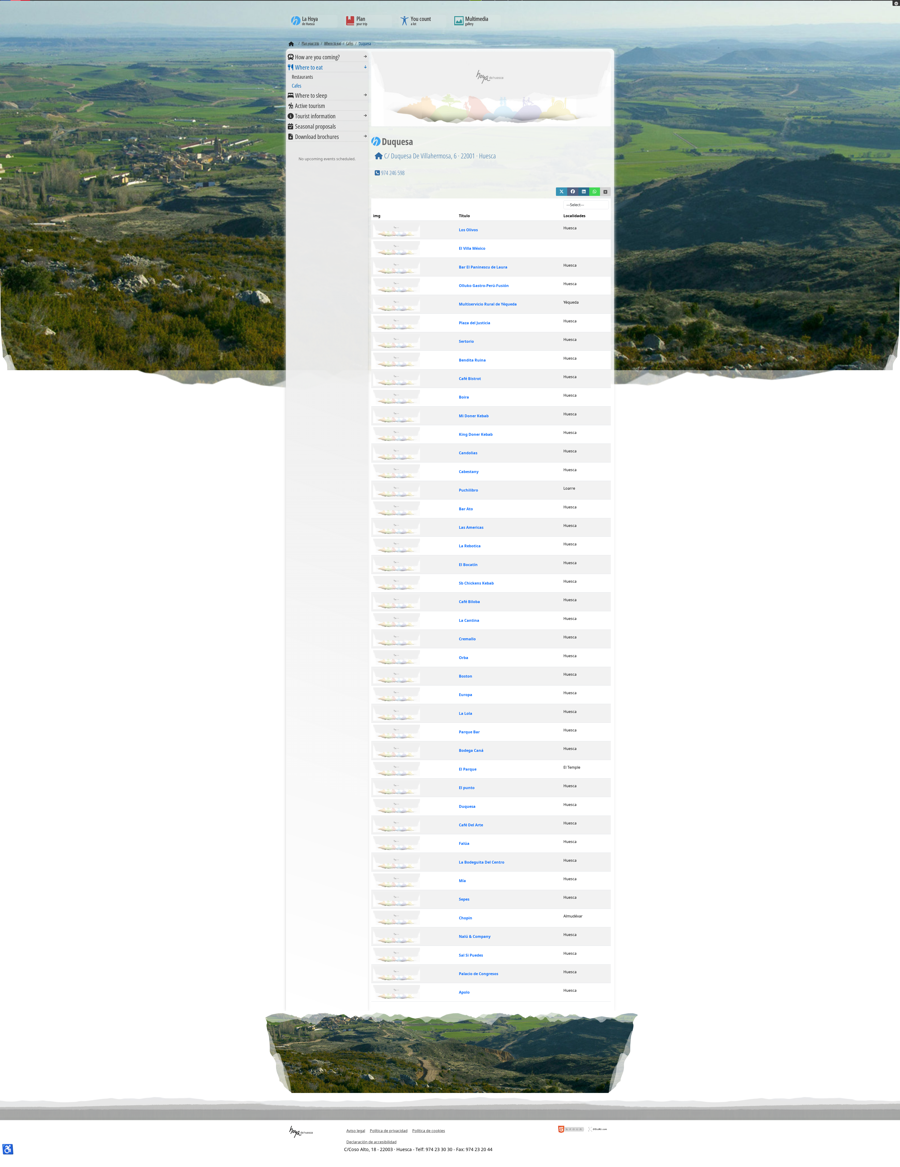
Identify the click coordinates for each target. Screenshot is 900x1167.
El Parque (467, 769)
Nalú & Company (475, 936)
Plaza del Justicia (474, 322)
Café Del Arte (471, 825)
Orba (463, 657)
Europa (465, 694)
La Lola (465, 713)
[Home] (291, 44)
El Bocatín (468, 564)
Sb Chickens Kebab (476, 583)
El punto (467, 787)
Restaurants (302, 76)
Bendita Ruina (472, 360)
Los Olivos (468, 229)
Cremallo (467, 638)
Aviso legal (355, 1130)
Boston (465, 676)
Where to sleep (311, 95)
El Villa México (472, 248)
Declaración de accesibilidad (371, 1142)
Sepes (464, 899)
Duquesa (467, 806)
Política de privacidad (389, 1130)
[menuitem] (327, 57)
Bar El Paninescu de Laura (483, 267)
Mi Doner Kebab (474, 415)
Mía (462, 880)
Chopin (465, 918)
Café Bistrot (470, 378)
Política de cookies (428, 1130)
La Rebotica (470, 545)
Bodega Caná (471, 750)
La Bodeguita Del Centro (481, 862)
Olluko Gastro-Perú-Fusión (484, 285)
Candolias (468, 452)
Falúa (464, 843)
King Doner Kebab (476, 434)
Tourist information (315, 116)
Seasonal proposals (315, 126)
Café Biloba (469, 601)
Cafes (296, 85)
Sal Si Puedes (471, 955)
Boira (464, 397)
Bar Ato (466, 508)
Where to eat (309, 67)
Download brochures (317, 136)
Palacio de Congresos (478, 973)
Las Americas (471, 527)
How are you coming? (317, 57)
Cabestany (469, 471)
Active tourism (310, 105)
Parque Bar (469, 732)
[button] (562, 192)
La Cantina (469, 620)
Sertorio (466, 341)
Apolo (464, 992)
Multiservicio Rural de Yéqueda (488, 304)
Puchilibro (468, 490)
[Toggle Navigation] (365, 57)
